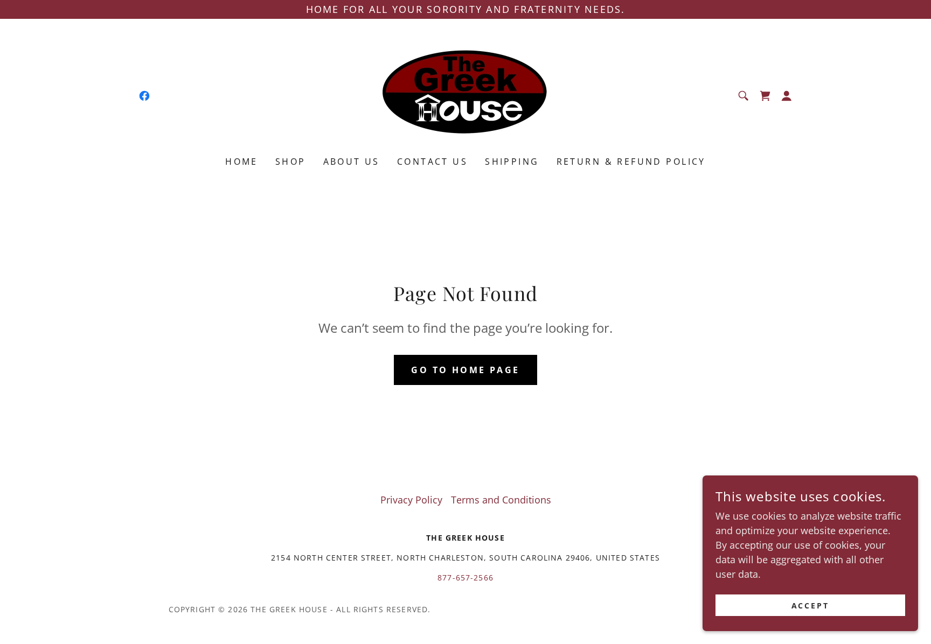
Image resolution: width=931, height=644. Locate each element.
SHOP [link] (290, 161)
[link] (144, 96)
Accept (810, 605)
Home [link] (241, 161)
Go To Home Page (465, 370)
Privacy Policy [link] (411, 499)
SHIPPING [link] (512, 161)
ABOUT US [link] (351, 161)
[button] (765, 96)
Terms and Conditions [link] (501, 499)
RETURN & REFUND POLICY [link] (631, 161)
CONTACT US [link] (432, 161)
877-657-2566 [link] (465, 577)
